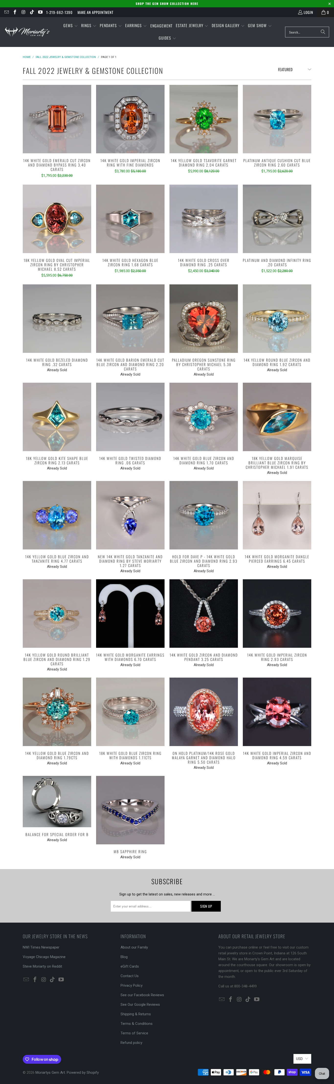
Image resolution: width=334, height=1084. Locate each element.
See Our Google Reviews (140, 1004)
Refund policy (131, 1042)
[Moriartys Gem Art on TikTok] (31, 12)
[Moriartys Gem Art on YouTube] (40, 12)
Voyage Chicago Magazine (44, 957)
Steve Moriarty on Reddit (42, 966)
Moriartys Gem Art (50, 1072)
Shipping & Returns (136, 1014)
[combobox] (307, 32)
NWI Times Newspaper (41, 947)
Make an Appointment (95, 12)
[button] (70, 26)
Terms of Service (134, 1033)
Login (308, 12)
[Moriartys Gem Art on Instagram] (23, 12)
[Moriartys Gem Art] (27, 32)
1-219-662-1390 (59, 12)
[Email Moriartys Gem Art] (6, 12)
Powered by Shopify (83, 1072)
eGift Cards (130, 966)
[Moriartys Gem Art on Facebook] (14, 12)
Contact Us (130, 976)
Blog (124, 957)
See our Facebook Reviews (142, 995)
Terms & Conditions (137, 1023)
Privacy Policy (132, 985)
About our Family (134, 947)
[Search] (323, 32)
